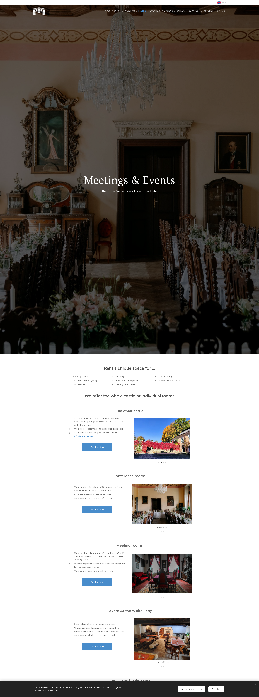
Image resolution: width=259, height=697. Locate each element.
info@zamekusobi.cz (84, 436)
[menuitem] (113, 11)
